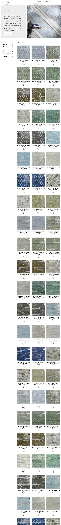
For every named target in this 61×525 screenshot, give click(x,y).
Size (3, 51)
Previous (56, 35)
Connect (46, 1)
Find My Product (37, 4)
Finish (4, 49)
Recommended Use (7, 53)
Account (40, 1)
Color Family (5, 44)
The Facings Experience (53, 4)
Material (5, 56)
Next (59, 35)
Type (4, 46)
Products (7, 33)
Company (45, 4)
